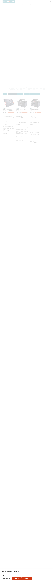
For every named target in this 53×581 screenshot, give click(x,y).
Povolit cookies (27, 578)
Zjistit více (3, 575)
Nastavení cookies (6, 578)
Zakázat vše (16, 578)
